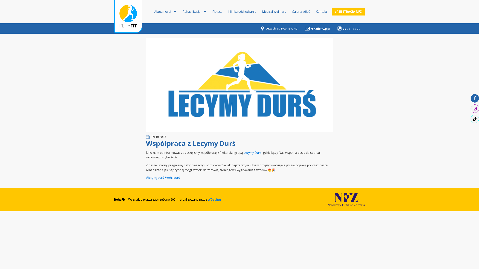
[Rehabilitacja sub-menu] (205, 11)
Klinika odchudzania (242, 12)
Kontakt (321, 12)
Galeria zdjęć (301, 12)
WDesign (214, 199)
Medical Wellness (274, 12)
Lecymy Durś (253, 153)
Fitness (217, 12)
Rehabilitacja (191, 12)
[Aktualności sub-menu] (176, 11)
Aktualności (162, 12)
